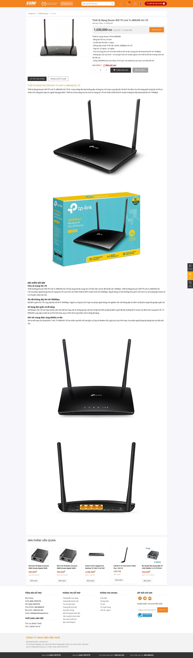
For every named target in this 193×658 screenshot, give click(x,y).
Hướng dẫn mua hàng (70, 598)
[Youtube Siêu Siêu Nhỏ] (145, 598)
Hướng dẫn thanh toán (71, 601)
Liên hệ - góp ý (105, 610)
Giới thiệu (103, 598)
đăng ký (162, 610)
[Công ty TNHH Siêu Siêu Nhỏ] (31, 5)
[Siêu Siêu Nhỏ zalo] (150, 598)
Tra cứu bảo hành (69, 604)
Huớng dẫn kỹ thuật (70, 607)
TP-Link (53, 13)
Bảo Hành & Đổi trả (69, 619)
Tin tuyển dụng (105, 607)
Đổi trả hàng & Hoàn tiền (71, 613)
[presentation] (29, 564)
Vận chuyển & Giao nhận (71, 616)
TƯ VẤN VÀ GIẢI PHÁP (154, 4)
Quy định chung (68, 610)
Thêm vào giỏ (122, 70)
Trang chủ (31, 13)
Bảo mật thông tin (69, 622)
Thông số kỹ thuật (58, 79)
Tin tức (102, 604)
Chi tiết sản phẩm (37, 79)
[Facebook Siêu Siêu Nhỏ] (140, 598)
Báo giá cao (111, 65)
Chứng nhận (104, 601)
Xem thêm (96, 65)
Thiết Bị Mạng (43, 13)
